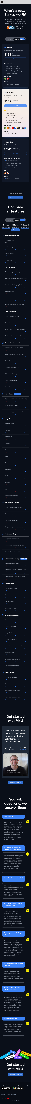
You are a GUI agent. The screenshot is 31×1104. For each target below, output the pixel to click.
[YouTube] (8, 1098)
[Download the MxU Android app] (17, 1088)
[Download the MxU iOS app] (6, 1088)
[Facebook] (2, 1098)
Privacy (3, 1094)
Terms (8, 1094)
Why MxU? (4, 1085)
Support (13, 1094)
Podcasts (10, 1085)
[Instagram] (5, 1098)
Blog (17, 1085)
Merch (21, 1085)
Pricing (26, 1085)
